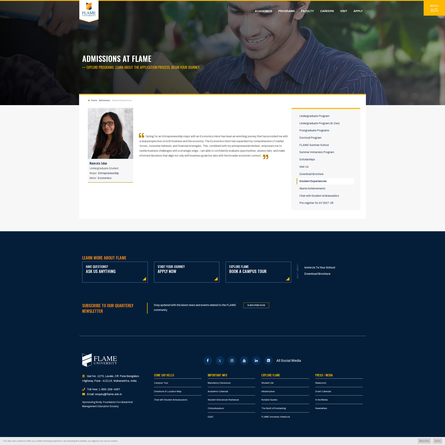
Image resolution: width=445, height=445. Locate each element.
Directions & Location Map (167, 391)
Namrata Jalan (98, 163)
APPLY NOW (171, 269)
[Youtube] (244, 360)
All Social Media (288, 360)
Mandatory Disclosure (219, 383)
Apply (358, 11)
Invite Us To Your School (319, 267)
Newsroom (320, 383)
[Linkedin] (256, 360)
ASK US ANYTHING (101, 269)
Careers (327, 11)
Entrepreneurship (108, 173)
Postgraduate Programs (314, 130)
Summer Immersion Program (316, 152)
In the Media (321, 400)
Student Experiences (313, 181)
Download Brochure (311, 174)
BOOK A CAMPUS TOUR (247, 269)
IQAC (210, 417)
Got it (437, 441)
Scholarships (307, 159)
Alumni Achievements (312, 188)
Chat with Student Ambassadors (319, 195)
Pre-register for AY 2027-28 (316, 202)
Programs (286, 11)
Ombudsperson (216, 408)
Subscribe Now (256, 305)
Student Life (267, 383)
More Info (424, 441)
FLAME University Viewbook (275, 417)
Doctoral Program (310, 137)
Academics (263, 11)
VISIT (343, 11)
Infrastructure (268, 391)
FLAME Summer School (314, 145)
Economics (104, 178)
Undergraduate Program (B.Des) (319, 123)
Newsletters (321, 408)
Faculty (307, 11)
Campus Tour (161, 383)
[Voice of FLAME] (268, 360)
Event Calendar (323, 391)
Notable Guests (269, 400)
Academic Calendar (218, 391)
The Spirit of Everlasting (273, 408)
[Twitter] (220, 360)
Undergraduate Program (314, 116)
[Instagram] (231, 360)
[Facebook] (208, 360)
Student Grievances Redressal (223, 400)
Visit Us (304, 166)
